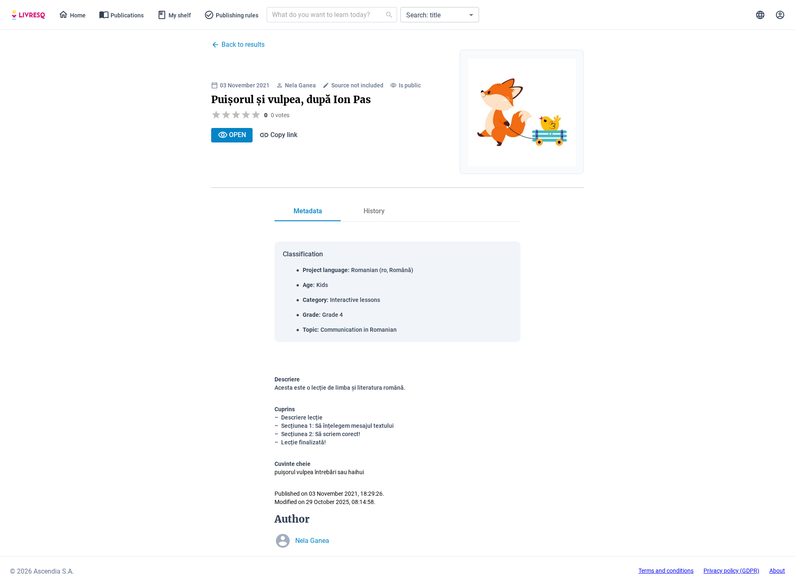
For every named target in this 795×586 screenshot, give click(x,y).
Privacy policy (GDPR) (731, 570)
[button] (439, 14)
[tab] (28, 15)
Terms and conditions (666, 570)
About (777, 570)
